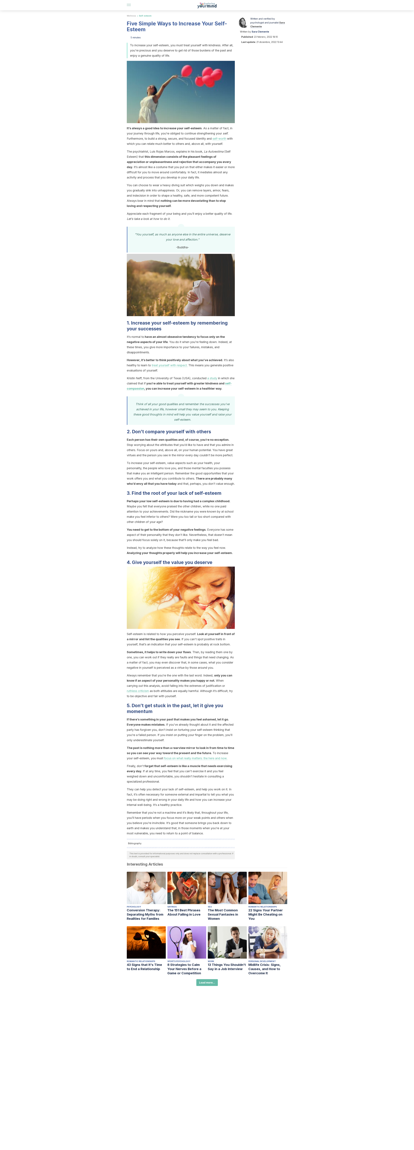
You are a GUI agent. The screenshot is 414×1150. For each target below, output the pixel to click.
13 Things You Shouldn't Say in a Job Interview (227, 967)
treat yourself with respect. (170, 365)
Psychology (134, 907)
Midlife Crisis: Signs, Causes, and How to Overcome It (264, 969)
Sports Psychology (178, 961)
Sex (210, 907)
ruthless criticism (138, 691)
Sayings (172, 907)
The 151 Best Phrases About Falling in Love (184, 912)
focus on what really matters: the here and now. (195, 758)
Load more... (207, 982)
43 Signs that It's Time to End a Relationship (144, 967)
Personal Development (262, 961)
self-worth (219, 138)
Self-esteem (145, 16)
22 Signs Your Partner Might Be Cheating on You (265, 914)
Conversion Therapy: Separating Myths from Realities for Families (145, 914)
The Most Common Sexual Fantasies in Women (223, 914)
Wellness (131, 16)
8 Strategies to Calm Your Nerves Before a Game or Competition (184, 969)
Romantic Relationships (262, 907)
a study (212, 378)
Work (211, 961)
